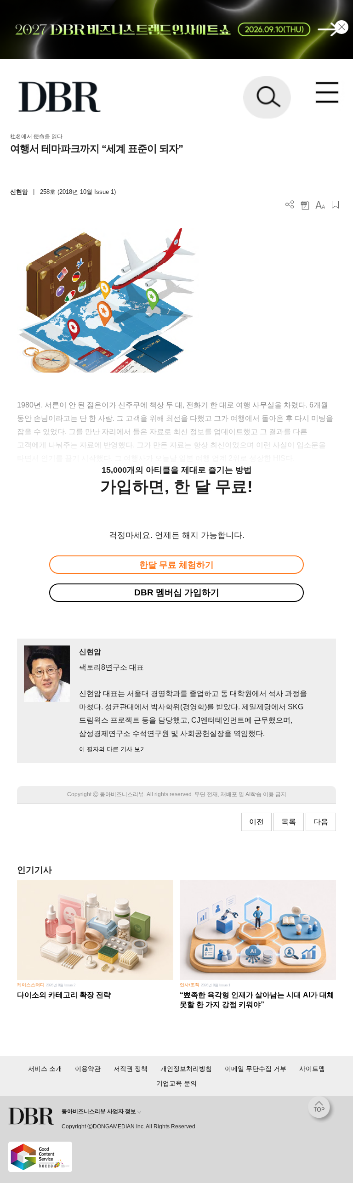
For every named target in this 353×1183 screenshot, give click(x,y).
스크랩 (335, 204)
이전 (256, 822)
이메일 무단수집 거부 (255, 1068)
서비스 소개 (45, 1068)
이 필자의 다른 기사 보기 (112, 749)
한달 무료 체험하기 (176, 565)
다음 (320, 822)
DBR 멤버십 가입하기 (176, 592)
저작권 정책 (131, 1068)
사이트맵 (312, 1068)
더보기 (289, 204)
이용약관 (88, 1068)
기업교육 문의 (176, 1083)
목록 (288, 822)
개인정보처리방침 (186, 1068)
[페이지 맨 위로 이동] (321, 1109)
